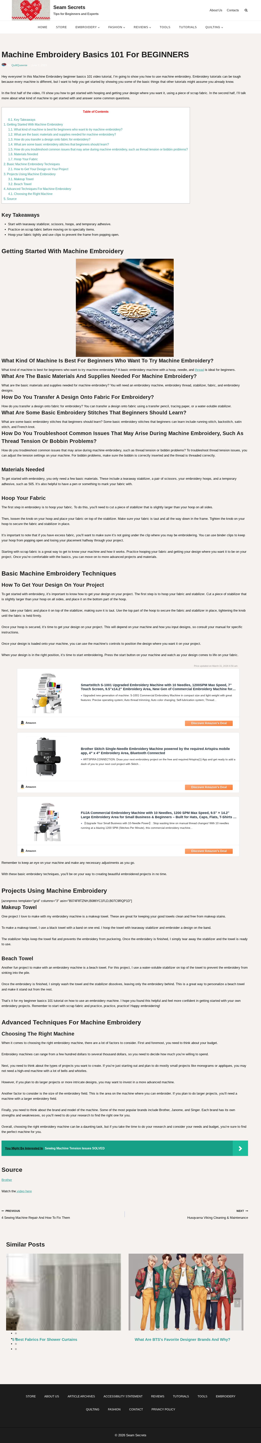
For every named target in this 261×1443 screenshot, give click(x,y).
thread (199, 370)
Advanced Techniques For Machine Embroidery (37, 189)
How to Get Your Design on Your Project (38, 169)
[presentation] (63, 1292)
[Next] (237, 1302)
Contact (136, 1409)
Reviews (157, 1396)
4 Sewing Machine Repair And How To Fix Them (36, 1215)
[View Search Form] (246, 10)
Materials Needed (23, 154)
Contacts (233, 10)
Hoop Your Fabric (23, 159)
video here (24, 1191)
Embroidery (225, 1396)
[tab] (16, 1323)
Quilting (92, 1409)
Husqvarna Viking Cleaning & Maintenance (217, 1215)
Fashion (114, 1409)
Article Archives (81, 1396)
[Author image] (4, 65)
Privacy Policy (163, 1409)
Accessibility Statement (123, 1396)
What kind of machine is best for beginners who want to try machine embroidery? (65, 129)
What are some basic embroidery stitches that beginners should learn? (58, 144)
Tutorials (188, 27)
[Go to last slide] (12, 1302)
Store (61, 27)
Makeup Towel (21, 179)
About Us (216, 10)
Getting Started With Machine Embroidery (33, 124)
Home (42, 27)
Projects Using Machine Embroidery (30, 174)
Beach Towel (20, 184)
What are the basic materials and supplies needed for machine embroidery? (62, 134)
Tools (165, 27)
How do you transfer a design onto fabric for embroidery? (49, 139)
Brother (7, 1180)
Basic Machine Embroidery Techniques (32, 164)
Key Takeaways (21, 119)
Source (10, 198)
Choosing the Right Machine (30, 193)
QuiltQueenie (19, 65)
